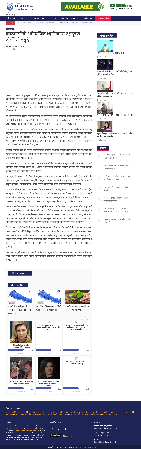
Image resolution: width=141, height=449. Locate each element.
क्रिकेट (76, 414)
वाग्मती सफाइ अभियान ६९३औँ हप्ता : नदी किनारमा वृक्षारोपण (77, 308)
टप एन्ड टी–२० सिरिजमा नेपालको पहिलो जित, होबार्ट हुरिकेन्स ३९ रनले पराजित (114, 73)
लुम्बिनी (131, 412)
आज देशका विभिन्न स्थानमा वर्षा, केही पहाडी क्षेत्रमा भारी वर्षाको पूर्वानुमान (48, 308)
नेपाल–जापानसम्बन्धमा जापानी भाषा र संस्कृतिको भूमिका (116, 167)
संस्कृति (116, 414)
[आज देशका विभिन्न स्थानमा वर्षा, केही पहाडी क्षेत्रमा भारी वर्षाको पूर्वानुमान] (49, 297)
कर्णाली (121, 412)
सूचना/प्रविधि (104, 412)
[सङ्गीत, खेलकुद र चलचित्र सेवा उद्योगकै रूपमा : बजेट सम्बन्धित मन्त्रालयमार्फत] (116, 126)
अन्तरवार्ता (16, 414)
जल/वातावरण (10, 29)
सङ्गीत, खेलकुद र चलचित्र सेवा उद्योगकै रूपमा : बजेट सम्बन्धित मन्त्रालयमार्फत (114, 135)
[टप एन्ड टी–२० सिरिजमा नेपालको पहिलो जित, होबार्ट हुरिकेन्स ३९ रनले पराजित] (116, 64)
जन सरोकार (20, 412)
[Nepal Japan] (21, 6)
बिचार (46, 412)
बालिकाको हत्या (87, 22)
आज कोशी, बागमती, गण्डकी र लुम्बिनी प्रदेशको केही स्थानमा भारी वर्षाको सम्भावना (19, 310)
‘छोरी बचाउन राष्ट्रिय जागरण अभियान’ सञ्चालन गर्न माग (115, 115)
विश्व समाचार (35, 412)
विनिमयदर (52, 22)
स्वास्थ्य (45, 414)
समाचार (20, 18)
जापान (36, 18)
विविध (87, 414)
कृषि (66, 414)
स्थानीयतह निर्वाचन (96, 414)
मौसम (31, 22)
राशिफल (22, 22)
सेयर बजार (82, 414)
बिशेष (29, 414)
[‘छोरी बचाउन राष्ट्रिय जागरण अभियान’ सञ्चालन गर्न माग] (116, 107)
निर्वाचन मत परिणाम (103, 18)
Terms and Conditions (89, 447)
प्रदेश (43, 18)
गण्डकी (55, 414)
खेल (56, 18)
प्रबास (42, 412)
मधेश (98, 412)
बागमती (50, 414)
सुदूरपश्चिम (61, 414)
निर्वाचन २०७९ (88, 18)
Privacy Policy (77, 447)
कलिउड (81, 412)
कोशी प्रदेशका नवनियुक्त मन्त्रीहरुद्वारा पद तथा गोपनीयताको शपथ (117, 178)
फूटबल (71, 414)
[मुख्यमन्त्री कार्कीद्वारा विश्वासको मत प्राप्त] (116, 46)
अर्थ (50, 18)
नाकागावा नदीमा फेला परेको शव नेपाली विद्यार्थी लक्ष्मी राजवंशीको (117, 156)
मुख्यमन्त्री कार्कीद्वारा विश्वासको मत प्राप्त (110, 53)
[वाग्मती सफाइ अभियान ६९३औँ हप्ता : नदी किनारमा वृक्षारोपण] (77, 297)
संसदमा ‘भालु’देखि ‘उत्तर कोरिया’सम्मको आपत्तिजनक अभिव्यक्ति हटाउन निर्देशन (115, 95)
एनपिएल (75, 22)
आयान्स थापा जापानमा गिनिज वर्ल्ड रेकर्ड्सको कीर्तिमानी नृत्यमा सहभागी (116, 210)
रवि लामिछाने (64, 22)
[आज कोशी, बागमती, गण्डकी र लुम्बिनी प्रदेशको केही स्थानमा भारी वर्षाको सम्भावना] (20, 297)
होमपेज (12, 18)
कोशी (126, 412)
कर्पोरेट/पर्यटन (88, 412)
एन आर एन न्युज (113, 412)
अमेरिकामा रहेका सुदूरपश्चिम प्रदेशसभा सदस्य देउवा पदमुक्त (116, 199)
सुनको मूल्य (41, 22)
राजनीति (28, 18)
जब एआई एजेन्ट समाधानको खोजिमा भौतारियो (116, 189)
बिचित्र (39, 414)
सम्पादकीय (24, 414)
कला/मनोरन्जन (76, 18)
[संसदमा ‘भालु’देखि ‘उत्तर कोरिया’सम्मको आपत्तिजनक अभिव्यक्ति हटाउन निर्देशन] (116, 86)
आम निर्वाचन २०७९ (107, 414)
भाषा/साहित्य (9, 414)
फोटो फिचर (64, 18)
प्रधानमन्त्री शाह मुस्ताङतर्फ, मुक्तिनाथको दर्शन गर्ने (117, 221)
